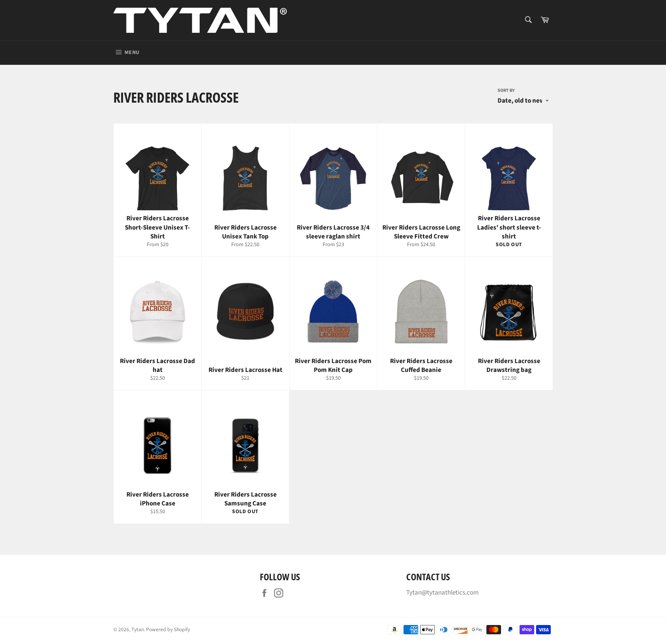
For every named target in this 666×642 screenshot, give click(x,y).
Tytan (137, 629)
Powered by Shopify (168, 629)
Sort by (506, 91)
